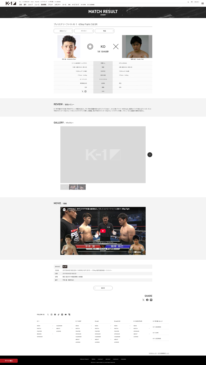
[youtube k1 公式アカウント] (65, 314)
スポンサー (58, 4)
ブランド (50, 4)
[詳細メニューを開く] (202, 3)
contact (100, 359)
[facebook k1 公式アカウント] (55, 314)
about (58, 328)
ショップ (30, 4)
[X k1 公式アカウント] (48, 314)
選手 (25, 4)
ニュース (37, 4)
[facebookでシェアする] (147, 300)
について (75, 4)
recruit (108, 359)
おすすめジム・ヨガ (153, 353)
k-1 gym (155, 332)
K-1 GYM (83, 4)
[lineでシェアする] (151, 300)
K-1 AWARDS (58, 1)
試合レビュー (63, 31)
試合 (20, 4)
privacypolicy (84, 359)
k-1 (158, 321)
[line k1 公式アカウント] (62, 314)
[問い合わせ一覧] (192, 1)
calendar (59, 325)
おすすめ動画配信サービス (163, 353)
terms (93, 359)
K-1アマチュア (44, 1)
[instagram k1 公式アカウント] (51, 314)
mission (123, 359)
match (39, 328)
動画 (104, 31)
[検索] (189, 2)
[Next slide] (149, 154)
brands (39, 333)
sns (69, 4)
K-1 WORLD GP (26, 1)
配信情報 (43, 4)
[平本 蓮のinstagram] (85, 91)
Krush (32, 1)
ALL (20, 1)
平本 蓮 (65, 280)
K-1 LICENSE (90, 4)
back (103, 288)
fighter (39, 331)
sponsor (39, 336)
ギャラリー (84, 31)
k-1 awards (157, 327)
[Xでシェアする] (143, 300)
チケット (9, 360)
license (58, 331)
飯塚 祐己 (71, 280)
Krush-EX (37, 1)
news (38, 325)
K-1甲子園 (51, 1)
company (116, 359)
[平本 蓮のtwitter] (82, 91)
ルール (64, 4)
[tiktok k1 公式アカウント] (58, 314)
